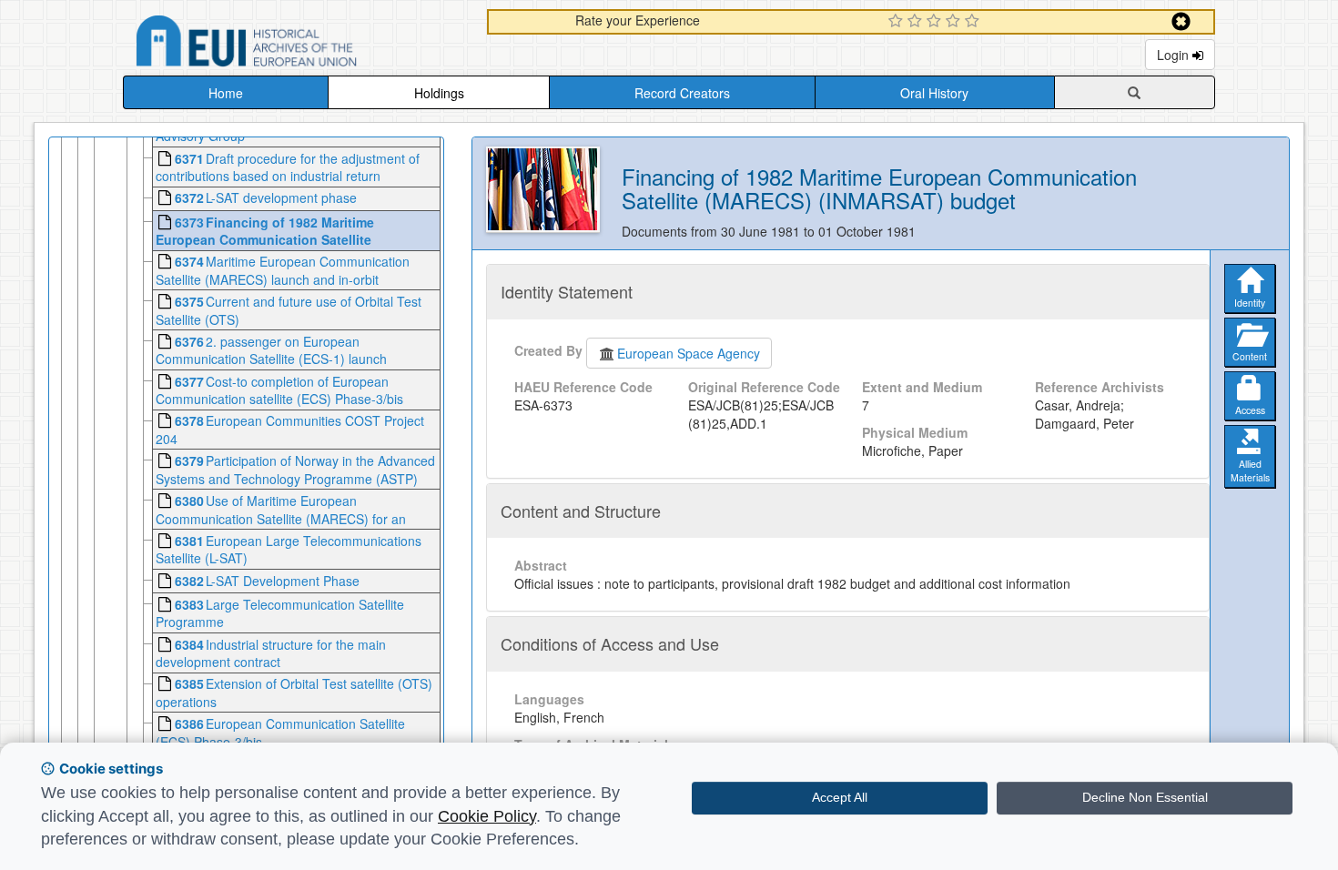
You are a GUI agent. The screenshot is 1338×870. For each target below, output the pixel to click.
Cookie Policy (487, 816)
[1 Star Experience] (897, 22)
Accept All (839, 797)
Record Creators (682, 93)
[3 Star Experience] (936, 22)
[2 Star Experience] (917, 22)
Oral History (934, 93)
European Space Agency (688, 353)
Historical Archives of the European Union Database (298, 44)
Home (225, 93)
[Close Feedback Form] (1181, 21)
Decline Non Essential (1145, 797)
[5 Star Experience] (974, 22)
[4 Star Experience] (955, 22)
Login (1174, 55)
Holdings (439, 93)
